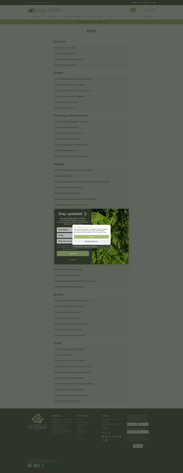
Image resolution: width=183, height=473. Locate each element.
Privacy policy (78, 246)
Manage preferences (91, 241)
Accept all (91, 237)
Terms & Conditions (90, 246)
